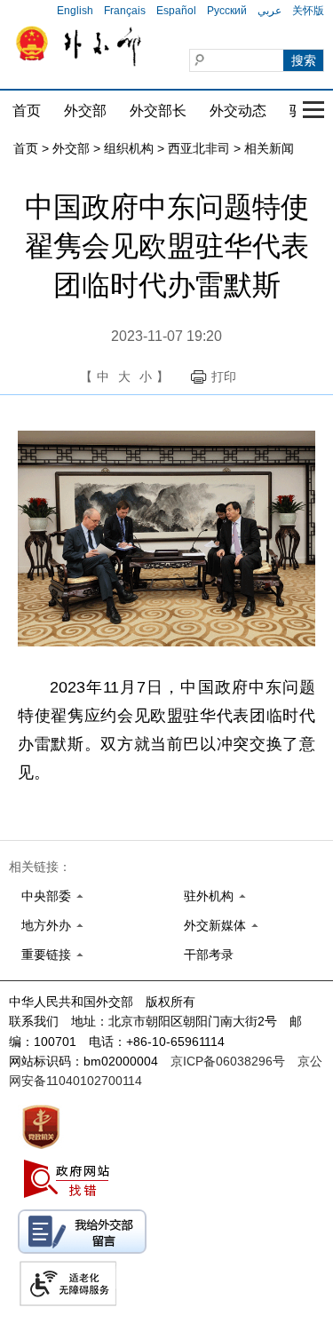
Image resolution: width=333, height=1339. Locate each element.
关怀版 (308, 10)
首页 (26, 110)
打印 (223, 376)
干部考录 (209, 954)
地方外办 (46, 925)
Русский (227, 10)
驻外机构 (209, 896)
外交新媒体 (215, 925)
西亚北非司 (199, 148)
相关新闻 (269, 148)
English (75, 10)
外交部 (85, 110)
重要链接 (46, 954)
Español (176, 10)
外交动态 (238, 110)
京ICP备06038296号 (227, 1061)
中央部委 (46, 896)
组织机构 (129, 148)
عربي (269, 10)
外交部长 (158, 110)
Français (125, 10)
